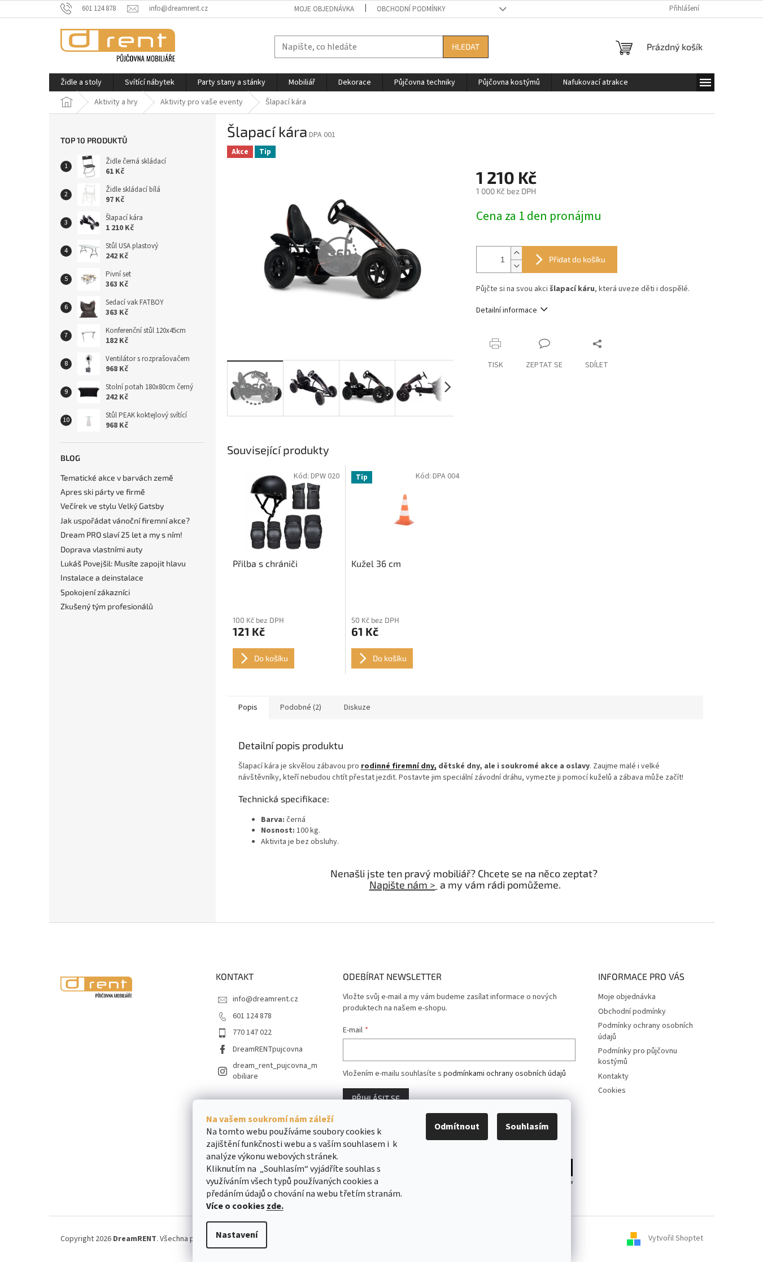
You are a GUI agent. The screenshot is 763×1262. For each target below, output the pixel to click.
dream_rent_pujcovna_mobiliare (275, 1071)
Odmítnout (456, 1126)
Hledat (465, 46)
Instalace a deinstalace (101, 577)
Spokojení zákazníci (95, 592)
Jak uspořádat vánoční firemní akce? (125, 520)
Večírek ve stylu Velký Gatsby (112, 506)
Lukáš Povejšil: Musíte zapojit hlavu (123, 563)
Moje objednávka (324, 9)
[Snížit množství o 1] (516, 266)
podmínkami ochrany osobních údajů (504, 1073)
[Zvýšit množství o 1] (516, 253)
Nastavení (237, 1235)
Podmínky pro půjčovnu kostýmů (637, 1056)
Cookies (612, 1090)
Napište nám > (402, 884)
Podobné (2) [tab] (300, 707)
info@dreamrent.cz (265, 999)
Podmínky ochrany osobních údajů (645, 1031)
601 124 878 (252, 1016)
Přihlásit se (376, 1098)
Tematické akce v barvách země (116, 477)
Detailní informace (506, 310)
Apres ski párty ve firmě (102, 491)
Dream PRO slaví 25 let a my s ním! (121, 534)
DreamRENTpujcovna (268, 1049)
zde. (275, 1206)
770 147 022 (252, 1032)
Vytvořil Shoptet (675, 1239)
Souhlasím (527, 1126)
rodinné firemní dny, (399, 766)
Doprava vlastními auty (101, 549)
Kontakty (613, 1076)
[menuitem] (81, 82)
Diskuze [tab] (357, 707)
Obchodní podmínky (411, 9)
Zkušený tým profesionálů (106, 606)
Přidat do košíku (577, 259)
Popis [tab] (248, 707)
